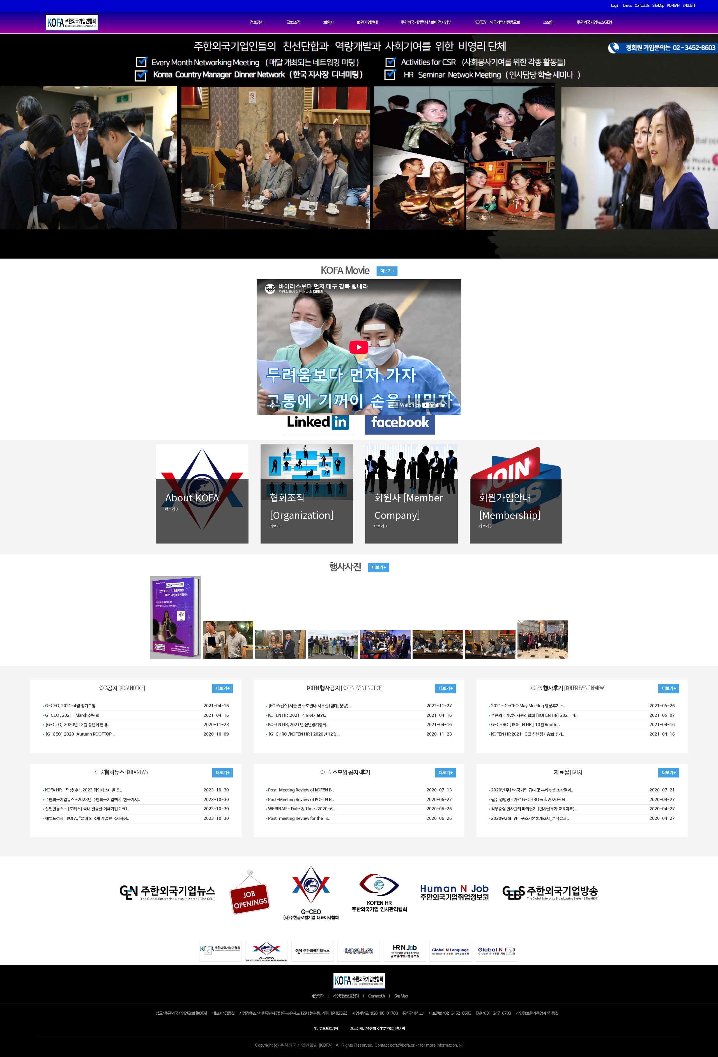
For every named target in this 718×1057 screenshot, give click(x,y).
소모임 (548, 22)
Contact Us (376, 996)
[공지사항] (226, 687)
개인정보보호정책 (346, 996)
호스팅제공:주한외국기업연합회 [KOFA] (377, 1028)
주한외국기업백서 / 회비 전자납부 (426, 22)
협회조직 (293, 22)
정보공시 (256, 22)
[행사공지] (449, 687)
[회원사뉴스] (449, 772)
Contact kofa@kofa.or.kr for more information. (416, 1045)
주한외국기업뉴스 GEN (594, 22)
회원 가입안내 (367, 22)
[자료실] (672, 772)
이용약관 (316, 996)
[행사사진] (375, 567)
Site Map (401, 996)
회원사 (328, 22)
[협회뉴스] (226, 772)
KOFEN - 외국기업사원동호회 (497, 22)
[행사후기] (672, 687)
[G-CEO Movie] (383, 270)
